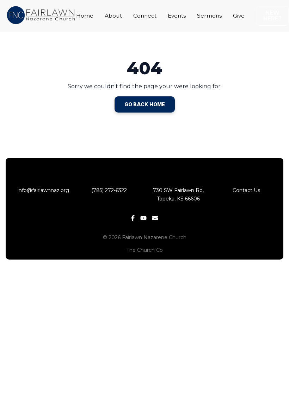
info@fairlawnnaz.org (42, 190)
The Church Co (145, 250)
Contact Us (246, 190)
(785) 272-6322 (110, 190)
